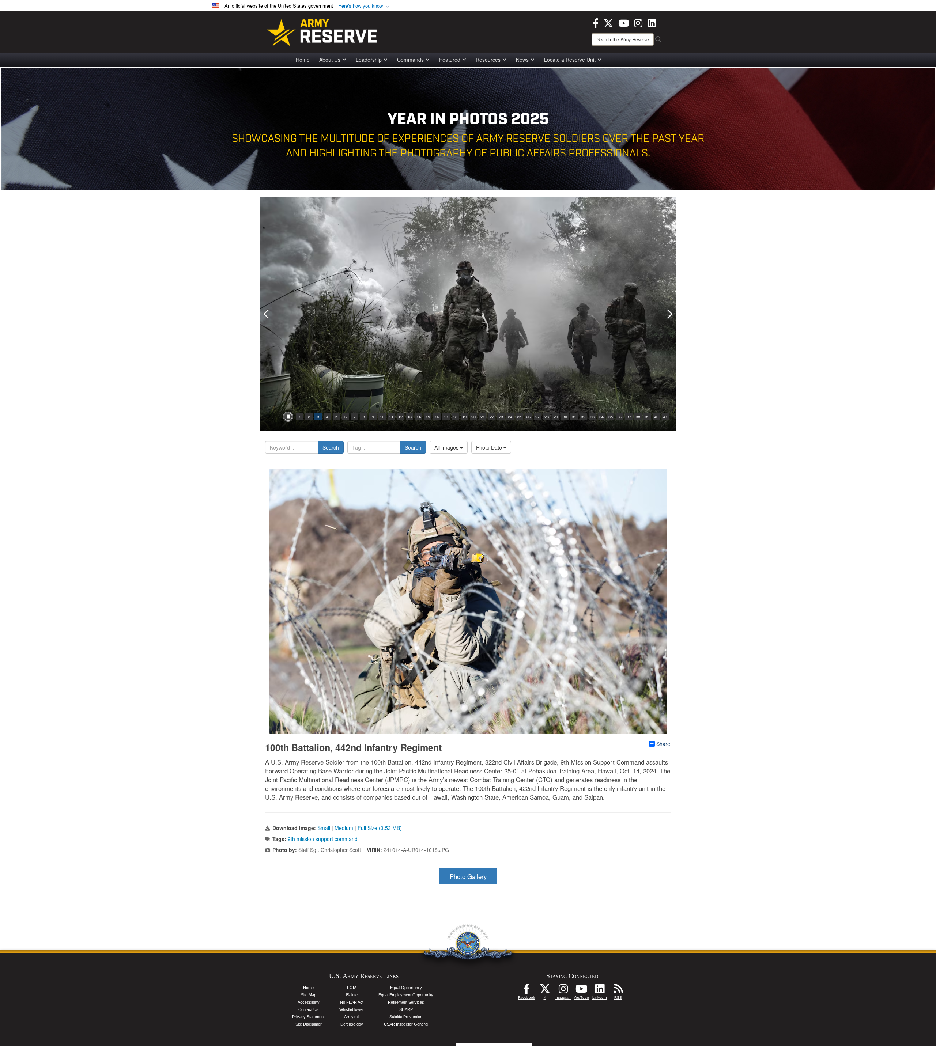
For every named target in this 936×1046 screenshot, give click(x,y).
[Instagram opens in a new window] (638, 22)
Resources (488, 59)
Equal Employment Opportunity (405, 995)
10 (382, 417)
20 (473, 417)
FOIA (351, 987)
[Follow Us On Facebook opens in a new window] (526, 991)
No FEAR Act (351, 1002)
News (522, 59)
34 (601, 417)
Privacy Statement (308, 1017)
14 (418, 417)
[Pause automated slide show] (288, 417)
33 (592, 417)
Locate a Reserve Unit (570, 59)
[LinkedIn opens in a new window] (652, 22)
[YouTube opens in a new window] (623, 22)
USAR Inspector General (406, 1024)
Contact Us (308, 1009)
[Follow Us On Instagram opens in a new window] (563, 991)
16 (437, 417)
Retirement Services (406, 1002)
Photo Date (489, 447)
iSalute (352, 995)
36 (620, 417)
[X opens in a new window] (608, 22)
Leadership (369, 59)
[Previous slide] (267, 314)
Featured (449, 59)
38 (638, 417)
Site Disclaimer (308, 1024)
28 (546, 417)
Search (330, 447)
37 (629, 417)
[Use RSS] (618, 991)
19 (464, 417)
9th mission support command (323, 838)
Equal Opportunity (406, 987)
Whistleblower (351, 1009)
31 (574, 417)
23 (501, 417)
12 (400, 417)
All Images (447, 447)
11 (391, 417)
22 (492, 417)
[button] (364, 6)
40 (656, 417)
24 (510, 417)
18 (455, 417)
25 (519, 417)
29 (556, 417)
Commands (410, 59)
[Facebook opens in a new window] (596, 22)
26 (528, 417)
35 (610, 417)
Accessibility (309, 1002)
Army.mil (351, 1017)
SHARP (406, 1009)
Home (303, 59)
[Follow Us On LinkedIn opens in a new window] (599, 991)
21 (482, 417)
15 (428, 417)
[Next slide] (669, 314)
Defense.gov (351, 1024)
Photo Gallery (468, 876)
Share (663, 744)
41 (665, 417)
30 (565, 417)
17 (446, 417)
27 (537, 417)
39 (647, 417)
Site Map (308, 995)
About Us (329, 59)
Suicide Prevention (405, 1017)
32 (583, 417)
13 (409, 417)
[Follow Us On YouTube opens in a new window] (581, 991)
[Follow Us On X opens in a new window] (545, 991)
